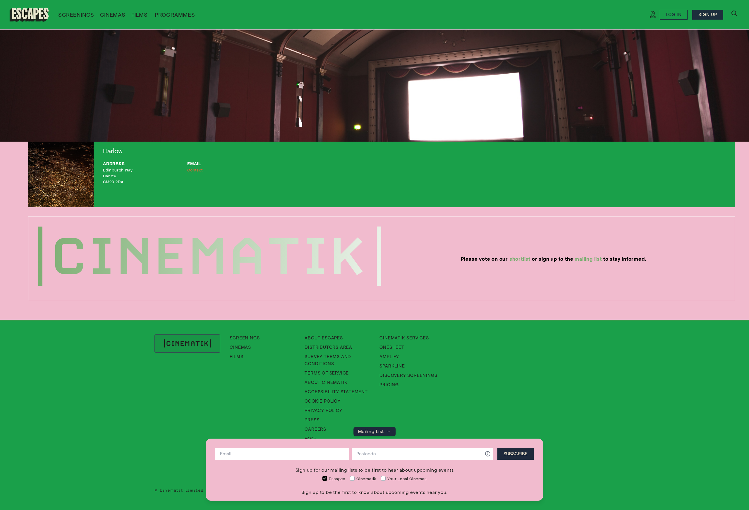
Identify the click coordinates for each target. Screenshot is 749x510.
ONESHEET (391, 347)
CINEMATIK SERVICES (404, 337)
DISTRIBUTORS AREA (328, 347)
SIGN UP (707, 14)
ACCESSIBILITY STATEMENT (336, 391)
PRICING (389, 384)
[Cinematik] (29, 15)
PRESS (312, 419)
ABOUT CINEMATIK (326, 382)
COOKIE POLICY (322, 401)
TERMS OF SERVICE (327, 372)
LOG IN (674, 14)
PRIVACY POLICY (323, 410)
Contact (195, 170)
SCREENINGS (76, 14)
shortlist (519, 259)
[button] (174, 15)
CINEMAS (113, 14)
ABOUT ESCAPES (324, 337)
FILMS (139, 14)
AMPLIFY (389, 356)
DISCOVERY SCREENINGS (408, 375)
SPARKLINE (392, 365)
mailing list (588, 259)
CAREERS (315, 429)
